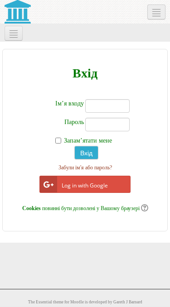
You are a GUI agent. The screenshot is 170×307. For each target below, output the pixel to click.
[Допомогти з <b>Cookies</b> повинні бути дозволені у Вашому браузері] (144, 208)
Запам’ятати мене (88, 140)
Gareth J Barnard (127, 302)
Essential (44, 302)
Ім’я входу (69, 103)
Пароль (74, 122)
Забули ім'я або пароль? (85, 167)
